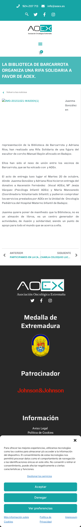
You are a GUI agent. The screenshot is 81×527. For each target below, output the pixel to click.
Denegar (40, 497)
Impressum (71, 517)
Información (40, 418)
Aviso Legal (40, 428)
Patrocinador (40, 373)
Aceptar (40, 487)
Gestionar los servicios (39, 476)
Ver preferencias (40, 508)
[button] (75, 440)
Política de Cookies (40, 432)
